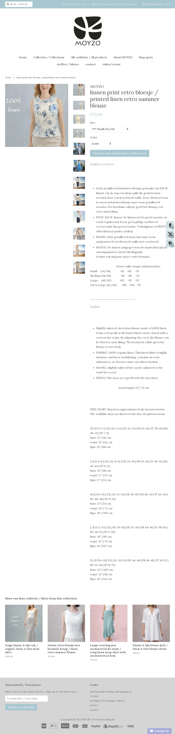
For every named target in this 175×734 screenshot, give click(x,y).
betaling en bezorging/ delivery (107, 700)
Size (92, 122)
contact (90, 64)
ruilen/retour (112, 64)
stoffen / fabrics (68, 64)
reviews (94, 696)
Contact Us (161, 731)
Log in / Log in (71, 4)
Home (23, 57)
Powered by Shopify (103, 719)
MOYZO (86, 719)
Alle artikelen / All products (89, 57)
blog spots (146, 57)
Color (93, 137)
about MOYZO (123, 57)
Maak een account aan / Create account (114, 4)
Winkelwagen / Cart (158, 4)
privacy (94, 705)
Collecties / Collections (48, 57)
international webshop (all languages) (111, 691)
